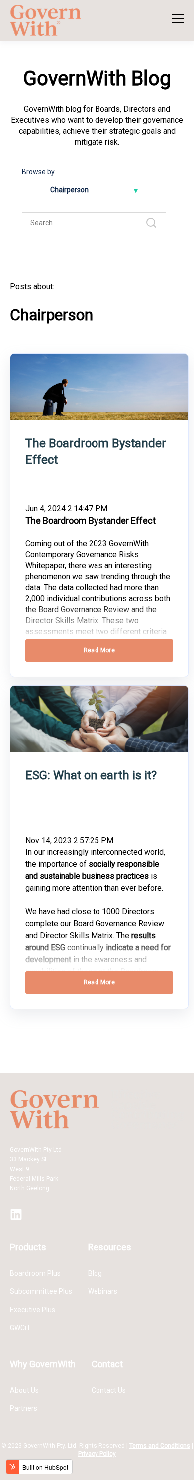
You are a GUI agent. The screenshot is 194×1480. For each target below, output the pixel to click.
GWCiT (20, 1328)
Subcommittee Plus (41, 1291)
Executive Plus (32, 1310)
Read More (99, 650)
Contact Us (109, 1390)
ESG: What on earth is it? (91, 775)
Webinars (102, 1291)
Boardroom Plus (35, 1273)
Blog (95, 1273)
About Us (24, 1390)
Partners (23, 1408)
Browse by (38, 172)
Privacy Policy (97, 1453)
